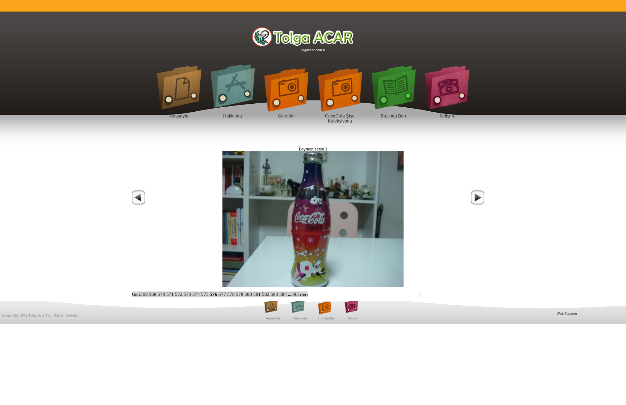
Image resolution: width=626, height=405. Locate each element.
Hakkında (232, 116)
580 (249, 294)
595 (295, 294)
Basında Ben (393, 116)
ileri (304, 294)
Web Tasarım (567, 313)
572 (179, 294)
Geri (136, 294)
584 (283, 294)
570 (162, 294)
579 (240, 294)
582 (266, 294)
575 (205, 294)
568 (144, 294)
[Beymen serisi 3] (313, 218)
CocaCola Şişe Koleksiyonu (340, 118)
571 (170, 294)
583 (275, 294)
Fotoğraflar (326, 318)
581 (257, 294)
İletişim (447, 116)
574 (196, 294)
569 (153, 294)
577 (222, 294)
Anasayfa (179, 116)
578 (231, 294)
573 (188, 294)
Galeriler (286, 116)
